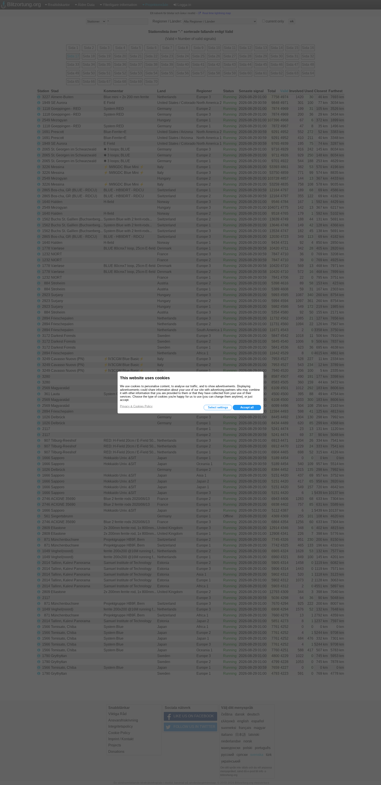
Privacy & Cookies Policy (136, 406)
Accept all (247, 407)
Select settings (218, 407)
